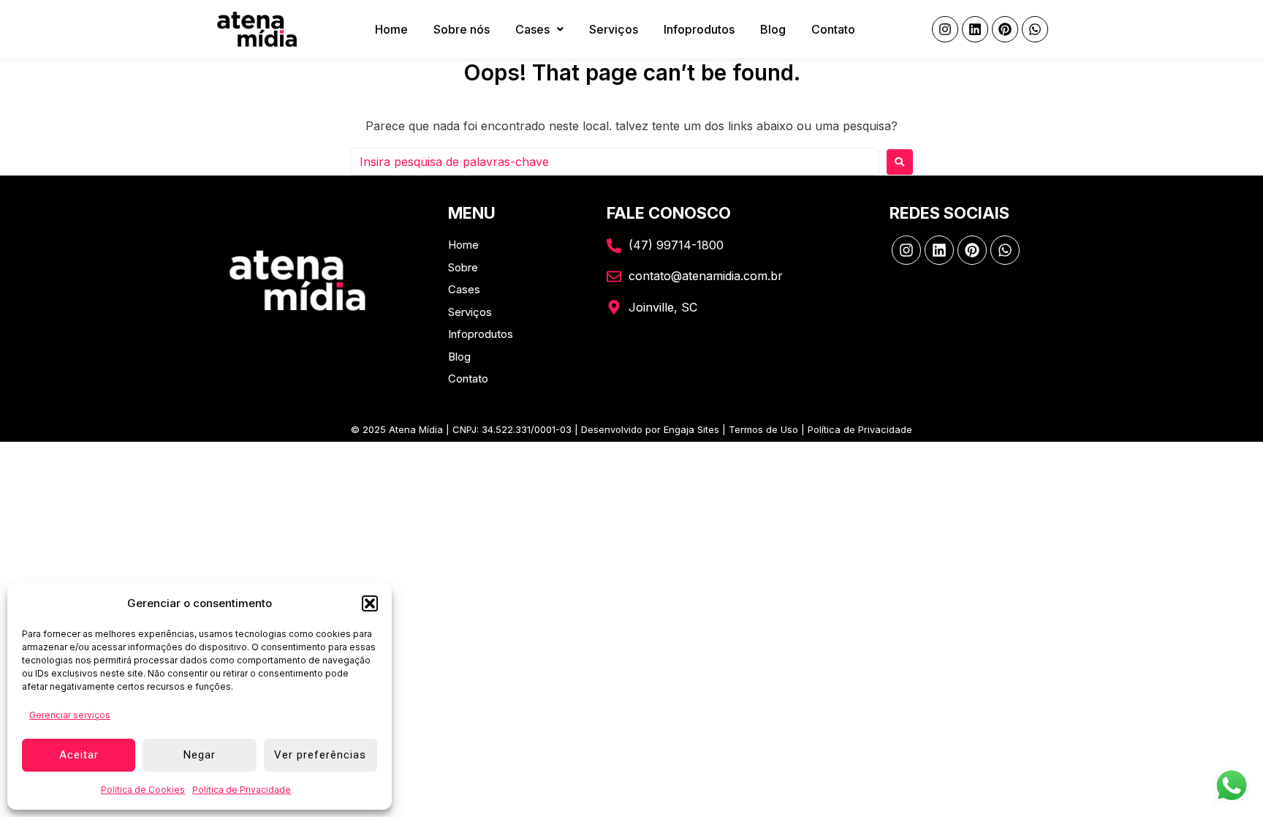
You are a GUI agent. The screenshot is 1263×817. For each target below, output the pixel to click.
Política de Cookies (143, 789)
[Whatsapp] (1035, 29)
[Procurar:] (614, 162)
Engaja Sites (691, 429)
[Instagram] (945, 29)
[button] (370, 603)
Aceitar (79, 754)
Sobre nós (461, 29)
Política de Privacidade (241, 789)
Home (391, 29)
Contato (833, 29)
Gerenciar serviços (69, 714)
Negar (199, 754)
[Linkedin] (975, 29)
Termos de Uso (763, 429)
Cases (532, 29)
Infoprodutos (699, 29)
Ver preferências (320, 754)
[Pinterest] (1005, 29)
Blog (773, 29)
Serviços (613, 29)
